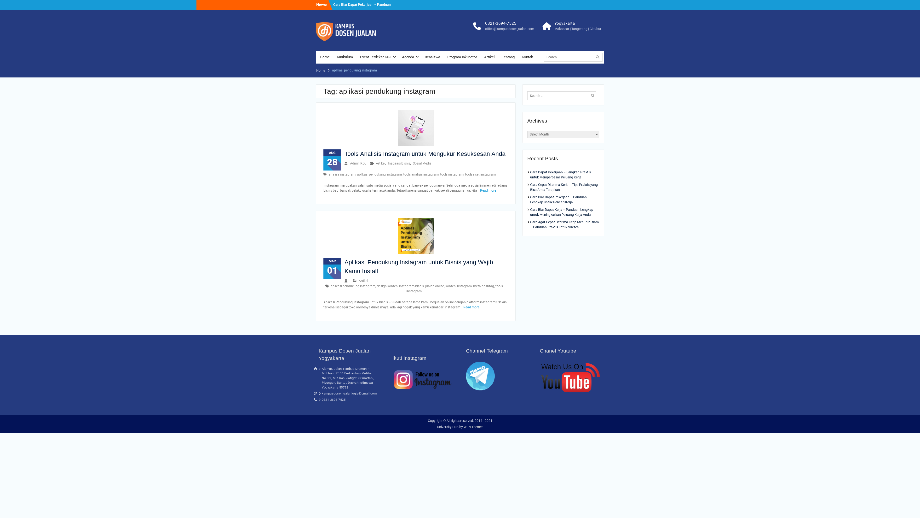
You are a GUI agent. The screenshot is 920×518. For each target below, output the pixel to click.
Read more (488, 190)
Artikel (489, 57)
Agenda (408, 57)
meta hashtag (483, 286)
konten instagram (458, 286)
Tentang (508, 57)
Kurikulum (345, 57)
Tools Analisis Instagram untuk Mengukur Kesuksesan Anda (425, 153)
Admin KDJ (358, 163)
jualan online (434, 286)
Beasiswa (432, 57)
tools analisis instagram (421, 174)
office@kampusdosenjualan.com (509, 29)
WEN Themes (473, 427)
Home (325, 57)
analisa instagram (342, 174)
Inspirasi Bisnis (399, 163)
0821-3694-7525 (500, 23)
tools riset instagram (480, 174)
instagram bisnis (411, 286)
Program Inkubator (462, 57)
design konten (387, 286)
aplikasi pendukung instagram (379, 174)
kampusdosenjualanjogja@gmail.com (349, 393)
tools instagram (452, 174)
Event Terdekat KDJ (375, 57)
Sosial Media (422, 163)
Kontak (527, 57)
